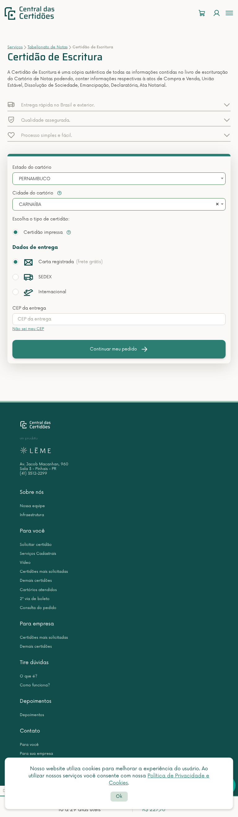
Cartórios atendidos (38, 590)
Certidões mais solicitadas (44, 571)
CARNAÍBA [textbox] (30, 204)
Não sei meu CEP (28, 329)
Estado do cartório (31, 167)
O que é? (28, 676)
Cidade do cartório (33, 193)
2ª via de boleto (35, 599)
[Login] (216, 13)
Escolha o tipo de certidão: (40, 219)
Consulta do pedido (38, 608)
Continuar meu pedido (113, 349)
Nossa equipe (32, 506)
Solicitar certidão (36, 544)
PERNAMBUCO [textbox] (35, 178)
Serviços (15, 47)
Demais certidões (36, 580)
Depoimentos (35, 701)
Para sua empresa (36, 753)
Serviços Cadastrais (38, 553)
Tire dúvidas (34, 662)
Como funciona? (35, 685)
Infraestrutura (32, 515)
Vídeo (25, 562)
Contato (30, 731)
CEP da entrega (29, 308)
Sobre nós (32, 492)
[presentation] (119, 319)
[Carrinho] (201, 13)
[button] (119, 104)
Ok (119, 796)
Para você (32, 531)
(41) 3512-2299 (33, 473)
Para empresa (37, 624)
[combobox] (119, 178)
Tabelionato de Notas (48, 47)
